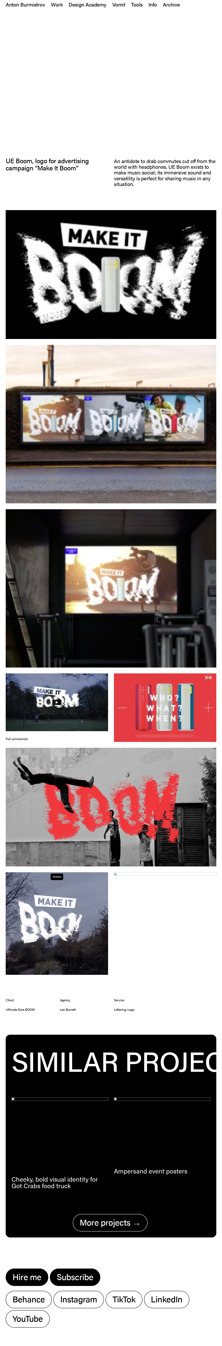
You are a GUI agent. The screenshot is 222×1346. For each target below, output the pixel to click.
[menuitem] (26, 4)
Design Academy (87, 4)
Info (153, 4)
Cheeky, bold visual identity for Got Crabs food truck (55, 1182)
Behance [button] (29, 1299)
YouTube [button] (28, 1318)
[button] (60, 1134)
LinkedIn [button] (167, 1299)
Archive (171, 4)
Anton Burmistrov (25, 4)
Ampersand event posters (150, 1170)
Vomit (118, 4)
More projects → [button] (110, 1222)
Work (57, 4)
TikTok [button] (124, 1299)
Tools (137, 4)
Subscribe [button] (75, 1276)
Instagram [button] (78, 1299)
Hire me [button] (27, 1276)
